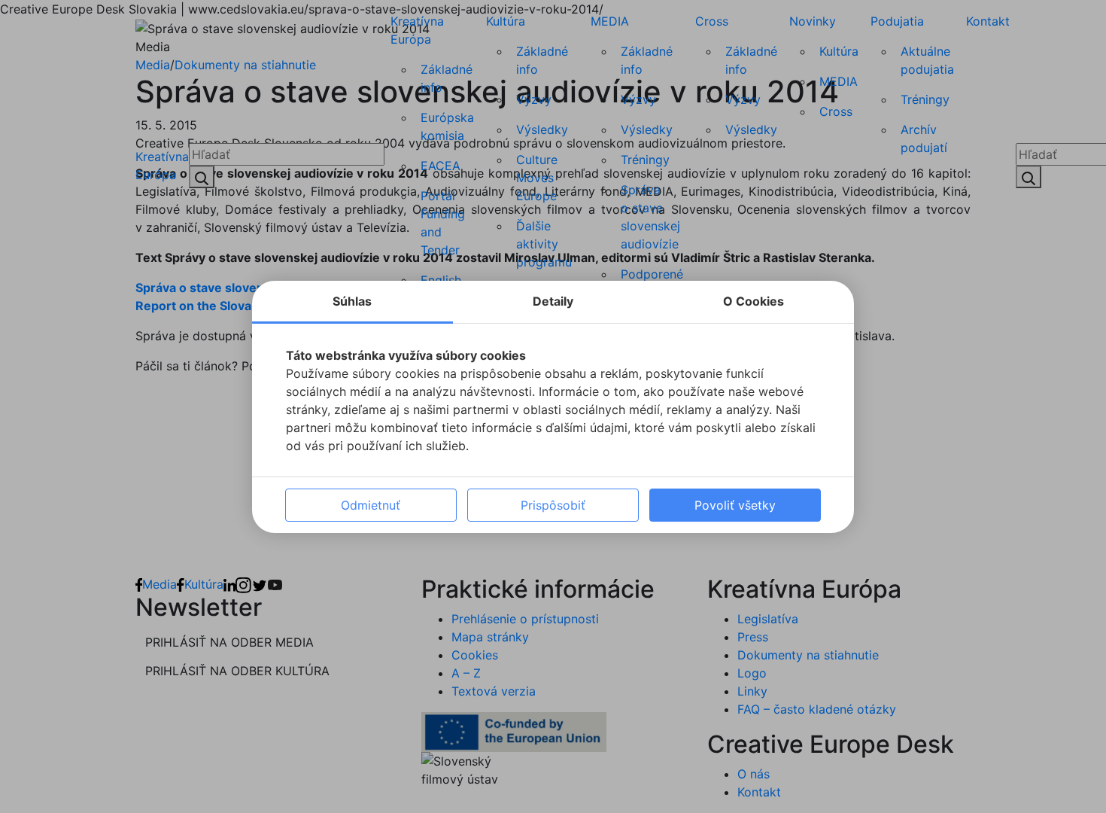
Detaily (553, 301)
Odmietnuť (370, 505)
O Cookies (753, 301)
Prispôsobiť (553, 505)
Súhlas (352, 301)
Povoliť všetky (735, 505)
